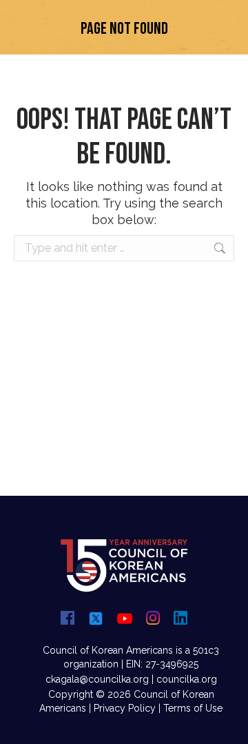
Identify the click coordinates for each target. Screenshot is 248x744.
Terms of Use (193, 708)
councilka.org (186, 679)
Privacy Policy (125, 708)
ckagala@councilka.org (97, 679)
